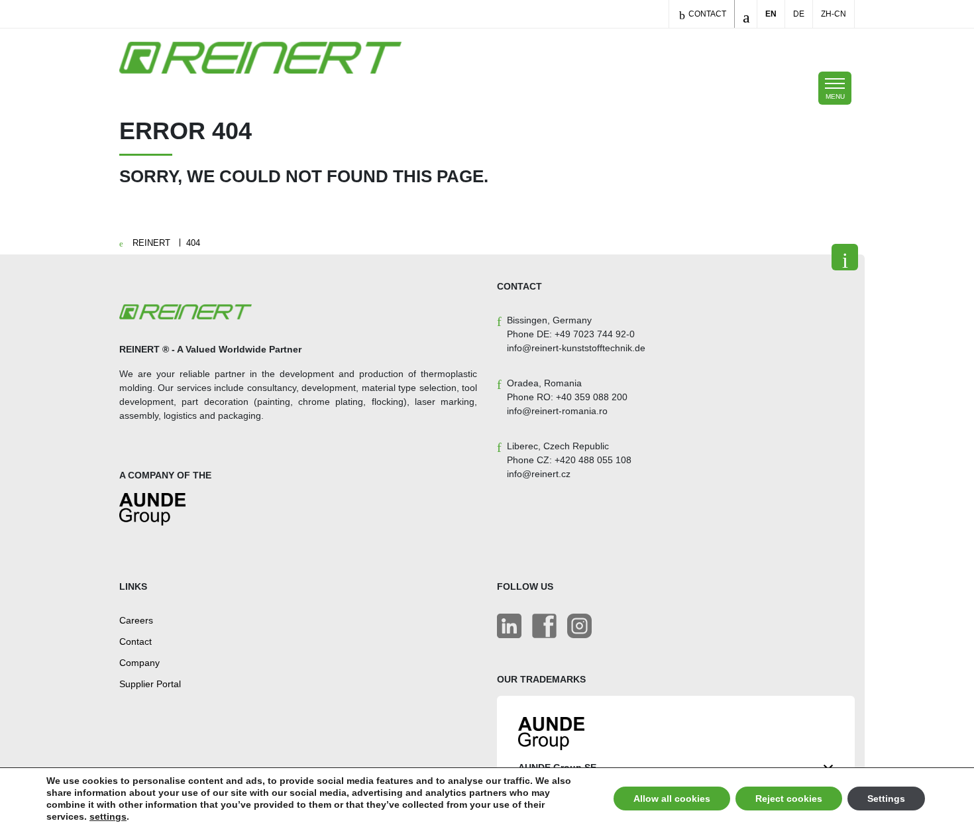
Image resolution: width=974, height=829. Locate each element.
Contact (706, 14)
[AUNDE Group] (152, 515)
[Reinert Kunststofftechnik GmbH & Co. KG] (579, 626)
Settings (886, 798)
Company (139, 662)
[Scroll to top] (845, 257)
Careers (136, 620)
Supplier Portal (150, 684)
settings (108, 816)
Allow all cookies (671, 798)
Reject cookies (788, 798)
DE (798, 14)
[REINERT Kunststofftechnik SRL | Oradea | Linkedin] (509, 626)
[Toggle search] (746, 14)
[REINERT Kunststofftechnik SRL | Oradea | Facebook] (544, 626)
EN (771, 14)
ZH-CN (833, 14)
